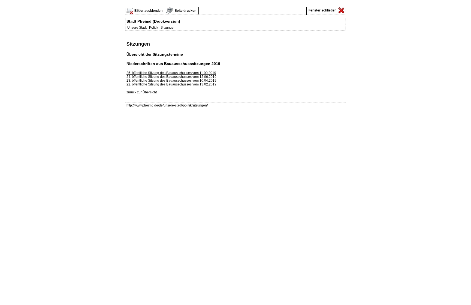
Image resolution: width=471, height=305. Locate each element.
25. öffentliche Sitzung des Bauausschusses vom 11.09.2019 (171, 73)
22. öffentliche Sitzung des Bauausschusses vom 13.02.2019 (171, 84)
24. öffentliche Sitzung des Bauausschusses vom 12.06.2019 (171, 77)
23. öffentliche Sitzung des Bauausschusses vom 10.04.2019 (171, 80)
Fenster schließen (322, 10)
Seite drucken (185, 11)
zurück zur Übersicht (141, 92)
